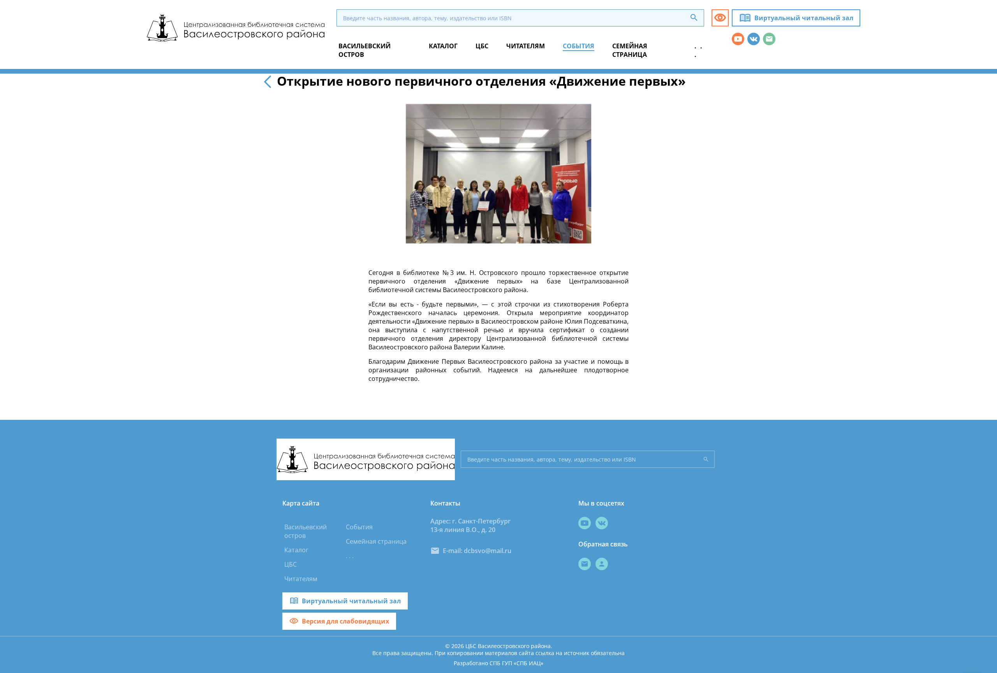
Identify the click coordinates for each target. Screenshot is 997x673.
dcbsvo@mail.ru (487, 550)
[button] (720, 17)
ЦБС (290, 564)
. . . (350, 555)
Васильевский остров (305, 531)
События (359, 527)
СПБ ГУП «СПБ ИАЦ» (516, 663)
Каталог (296, 550)
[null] (269, 80)
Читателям (300, 578)
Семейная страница (376, 541)
